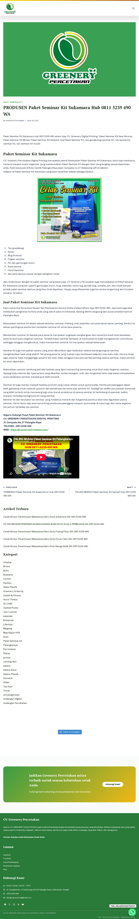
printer (7, 657)
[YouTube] (23, 904)
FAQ (5, 869)
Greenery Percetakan (15, 120)
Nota (6, 636)
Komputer (8, 620)
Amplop (7, 562)
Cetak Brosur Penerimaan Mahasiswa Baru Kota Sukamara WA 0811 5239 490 (44, 516)
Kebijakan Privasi (128, 917)
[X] (9, 904)
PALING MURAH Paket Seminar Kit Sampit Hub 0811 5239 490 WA (105, 491)
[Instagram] (14, 904)
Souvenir (8, 678)
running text (10, 661)
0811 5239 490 (13, 893)
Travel (6, 690)
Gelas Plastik (10, 587)
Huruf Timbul (10, 599)
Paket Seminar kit (13, 102)
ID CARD (7, 603)
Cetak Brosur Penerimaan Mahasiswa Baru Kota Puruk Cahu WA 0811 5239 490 (45, 538)
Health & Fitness (12, 595)
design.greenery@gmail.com (19, 898)
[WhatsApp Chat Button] (132, 912)
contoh (7, 578)
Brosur (6, 566)
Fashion (7, 582)
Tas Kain (7, 686)
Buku (6, 570)
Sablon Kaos (10, 669)
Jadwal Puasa (10, 607)
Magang (7, 628)
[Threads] (18, 904)
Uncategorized (11, 694)
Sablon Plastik (10, 674)
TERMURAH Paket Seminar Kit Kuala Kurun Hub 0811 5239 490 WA (33, 491)
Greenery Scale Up (13, 591)
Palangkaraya (10, 645)
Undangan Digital (12, 698)
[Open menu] (133, 8)
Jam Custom (10, 611)
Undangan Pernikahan (15, 703)
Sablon (7, 665)
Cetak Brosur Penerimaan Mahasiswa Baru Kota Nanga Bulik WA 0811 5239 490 (45, 546)
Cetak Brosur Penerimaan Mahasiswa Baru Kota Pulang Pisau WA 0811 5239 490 (46, 531)
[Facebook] (5, 904)
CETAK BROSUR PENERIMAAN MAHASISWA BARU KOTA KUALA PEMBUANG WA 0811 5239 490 (53, 524)
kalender (8, 616)
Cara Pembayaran (11, 862)
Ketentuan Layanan (11, 866)
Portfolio (7, 858)
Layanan (7, 855)
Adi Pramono (51, 913)
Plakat (6, 653)
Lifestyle (7, 624)
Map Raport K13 (11, 632)
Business (8, 574)
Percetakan (9, 649)
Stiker (6, 682)
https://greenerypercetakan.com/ (29, 429)
